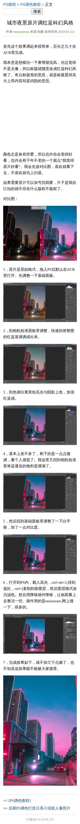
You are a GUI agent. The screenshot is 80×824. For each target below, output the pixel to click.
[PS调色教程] (20, 800)
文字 (51, 662)
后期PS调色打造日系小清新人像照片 (39, 808)
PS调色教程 (30, 4)
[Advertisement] (40, 117)
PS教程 (9, 4)
